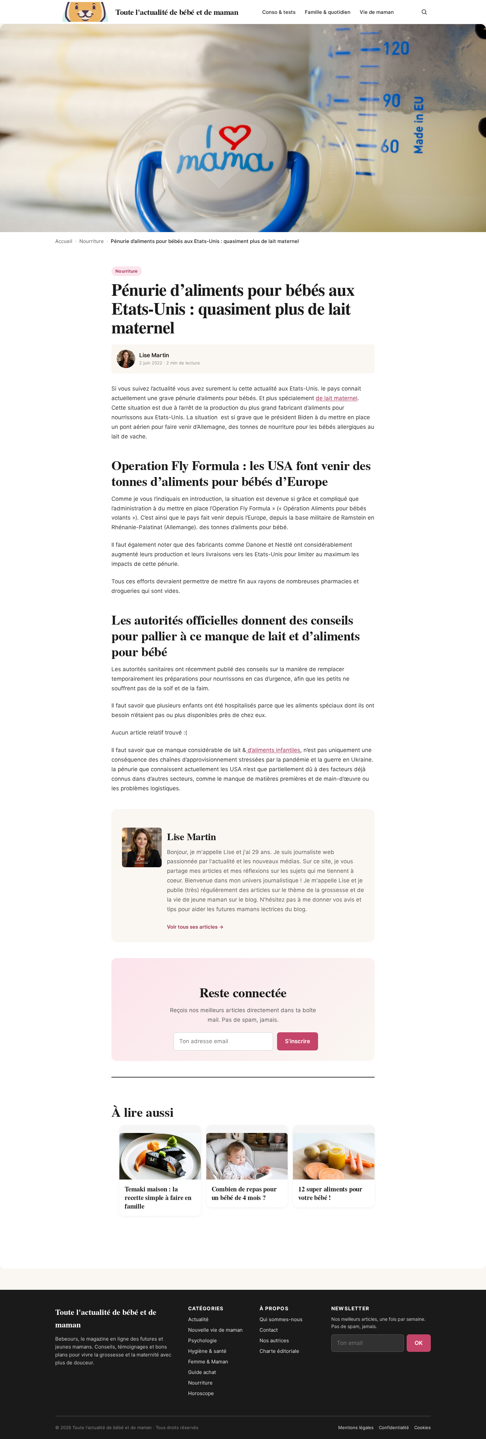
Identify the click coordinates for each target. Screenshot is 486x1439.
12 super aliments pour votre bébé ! (330, 1193)
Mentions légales (356, 1427)
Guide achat (202, 1372)
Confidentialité (394, 1427)
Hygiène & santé (207, 1351)
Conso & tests (279, 12)
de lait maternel (336, 398)
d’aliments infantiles (273, 750)
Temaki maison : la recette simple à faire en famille (158, 1197)
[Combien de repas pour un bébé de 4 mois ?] (247, 1152)
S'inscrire (297, 1041)
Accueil (63, 241)
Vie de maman (377, 12)
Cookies (422, 1427)
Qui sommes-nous (281, 1319)
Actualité (198, 1319)
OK (419, 1343)
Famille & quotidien (327, 12)
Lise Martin (154, 355)
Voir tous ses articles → (195, 927)
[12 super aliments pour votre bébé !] (334, 1152)
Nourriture (91, 241)
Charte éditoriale (279, 1351)
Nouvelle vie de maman (215, 1330)
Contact (269, 1330)
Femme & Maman (208, 1361)
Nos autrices (274, 1340)
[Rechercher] (424, 11)
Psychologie (202, 1340)
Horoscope (201, 1393)
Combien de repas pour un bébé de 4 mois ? (244, 1193)
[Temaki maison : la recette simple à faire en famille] (160, 1152)
